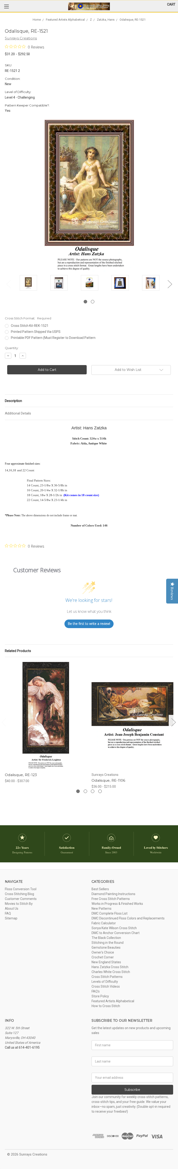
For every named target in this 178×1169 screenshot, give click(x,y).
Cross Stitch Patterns (107, 977)
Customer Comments (21, 899)
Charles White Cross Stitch (111, 972)
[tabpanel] (28, 283)
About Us (11, 908)
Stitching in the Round (108, 942)
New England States (106, 962)
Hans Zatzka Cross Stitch (110, 967)
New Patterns (101, 908)
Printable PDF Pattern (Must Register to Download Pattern (53, 338)
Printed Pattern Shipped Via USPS (35, 332)
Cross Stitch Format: (28, 318)
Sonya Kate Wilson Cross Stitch (114, 928)
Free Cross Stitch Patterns (111, 899)
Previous (8, 284)
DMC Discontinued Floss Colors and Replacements (128, 918)
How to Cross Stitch (106, 1006)
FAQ (8, 913)
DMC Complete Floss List (109, 913)
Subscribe (132, 1090)
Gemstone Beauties (106, 947)
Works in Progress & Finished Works (117, 904)
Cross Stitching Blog (19, 894)
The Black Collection (106, 938)
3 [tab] (92, 791)
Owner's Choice (103, 952)
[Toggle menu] (6, 6)
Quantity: (12, 348)
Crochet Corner (103, 957)
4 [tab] (100, 791)
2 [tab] (92, 301)
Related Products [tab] (18, 651)
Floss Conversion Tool (20, 889)
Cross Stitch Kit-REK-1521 (29, 326)
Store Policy (100, 996)
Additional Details (18, 413)
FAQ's (96, 991)
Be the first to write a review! (89, 623)
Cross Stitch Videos (106, 986)
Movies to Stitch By (19, 904)
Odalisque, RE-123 (21, 775)
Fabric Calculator (104, 923)
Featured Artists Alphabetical (113, 1001)
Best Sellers (100, 889)
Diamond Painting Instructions (113, 894)
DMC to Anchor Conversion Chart (116, 933)
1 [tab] (85, 301)
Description (13, 401)
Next (169, 284)
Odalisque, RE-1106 (108, 780)
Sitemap (11, 918)
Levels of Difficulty (105, 981)
